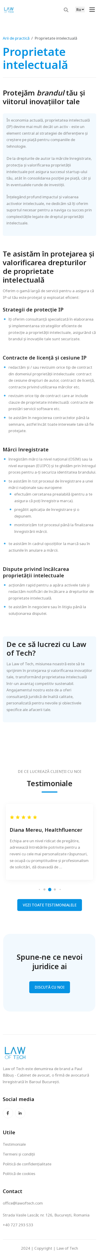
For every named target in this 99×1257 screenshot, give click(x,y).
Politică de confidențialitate (27, 1164)
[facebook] (8, 1113)
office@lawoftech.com (23, 1203)
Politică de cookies (19, 1173)
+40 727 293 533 (18, 1224)
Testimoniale (14, 1144)
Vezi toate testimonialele (49, 905)
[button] (39, 889)
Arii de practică (16, 38)
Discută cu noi (49, 987)
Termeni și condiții (19, 1154)
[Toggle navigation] (92, 9)
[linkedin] (20, 1113)
